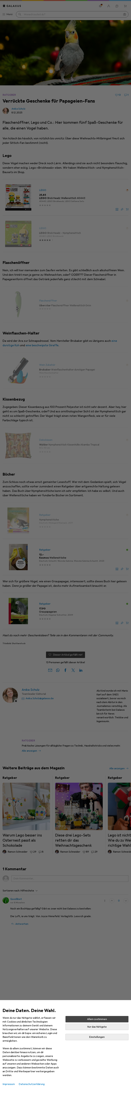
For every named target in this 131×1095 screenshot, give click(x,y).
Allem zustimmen (97, 1019)
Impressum (9, 1084)
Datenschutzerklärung (32, 1084)
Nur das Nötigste (97, 1026)
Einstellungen (97, 1037)
